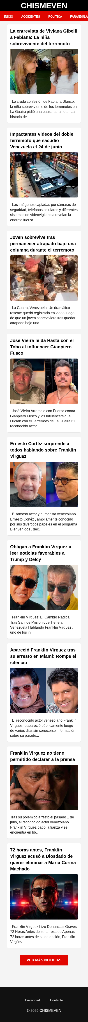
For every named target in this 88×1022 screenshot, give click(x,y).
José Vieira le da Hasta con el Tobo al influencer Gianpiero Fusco (42, 347)
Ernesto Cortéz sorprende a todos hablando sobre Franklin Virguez (43, 450)
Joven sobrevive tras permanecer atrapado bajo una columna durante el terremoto (43, 243)
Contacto (56, 1000)
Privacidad (32, 1000)
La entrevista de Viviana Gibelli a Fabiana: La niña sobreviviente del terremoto (43, 37)
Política (55, 16)
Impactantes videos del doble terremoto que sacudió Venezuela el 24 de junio (41, 140)
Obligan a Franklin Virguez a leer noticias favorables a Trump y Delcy (40, 553)
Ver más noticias (44, 960)
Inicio (8, 16)
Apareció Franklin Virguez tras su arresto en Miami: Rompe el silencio (43, 656)
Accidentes (30, 16)
